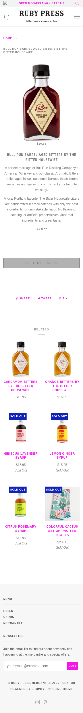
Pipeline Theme (60, 688)
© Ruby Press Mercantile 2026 (33, 683)
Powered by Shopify (27, 688)
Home (7, 38)
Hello (8, 610)
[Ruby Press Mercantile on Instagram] (37, 702)
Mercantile (13, 623)
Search (68, 683)
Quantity (41, 239)
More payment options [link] (41, 287)
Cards (8, 616)
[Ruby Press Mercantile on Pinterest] (45, 702)
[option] (41, 102)
